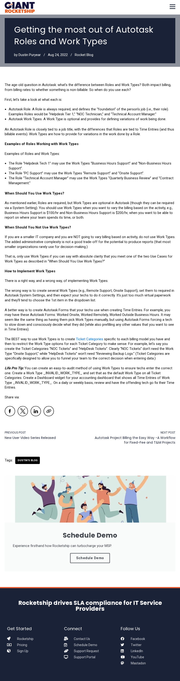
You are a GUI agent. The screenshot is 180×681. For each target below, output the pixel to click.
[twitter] (23, 412)
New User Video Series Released (30, 437)
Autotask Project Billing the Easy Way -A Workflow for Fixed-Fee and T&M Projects (135, 440)
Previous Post (15, 432)
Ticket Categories (89, 339)
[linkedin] (35, 412)
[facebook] (10, 412)
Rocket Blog (84, 55)
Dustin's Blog (28, 460)
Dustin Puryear (30, 55)
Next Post (168, 432)
